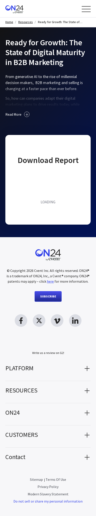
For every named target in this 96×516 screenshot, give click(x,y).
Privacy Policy (48, 486)
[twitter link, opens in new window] (39, 320)
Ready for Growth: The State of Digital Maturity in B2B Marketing (60, 22)
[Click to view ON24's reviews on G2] (48, 344)
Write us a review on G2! (48, 353)
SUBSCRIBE (48, 296)
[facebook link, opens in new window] (21, 320)
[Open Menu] (86, 9)
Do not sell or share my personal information (48, 501)
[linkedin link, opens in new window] (75, 320)
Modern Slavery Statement (48, 494)
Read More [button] (13, 114)
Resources (25, 22)
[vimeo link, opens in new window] (57, 320)
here (50, 281)
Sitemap (36, 479)
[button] (48, 370)
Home (9, 22)
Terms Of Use (56, 479)
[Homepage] (22, 8)
